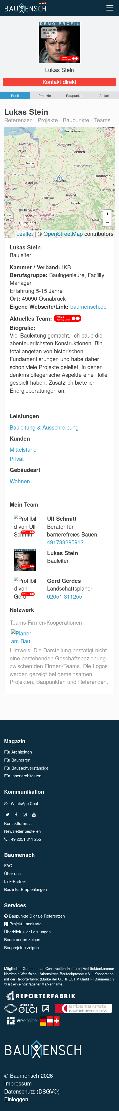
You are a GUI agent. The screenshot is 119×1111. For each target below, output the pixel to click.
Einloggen (16, 1099)
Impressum (18, 1084)
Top (113, 1103)
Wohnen (20, 481)
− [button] (107, 222)
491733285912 (65, 542)
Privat (17, 458)
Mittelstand (23, 449)
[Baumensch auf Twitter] (7, 814)
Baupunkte (74, 95)
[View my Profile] (59, 41)
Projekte (44, 95)
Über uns (12, 873)
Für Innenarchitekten (22, 775)
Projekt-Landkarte (25, 923)
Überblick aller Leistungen (27, 931)
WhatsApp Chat (22, 803)
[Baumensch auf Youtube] (34, 814)
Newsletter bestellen (22, 831)
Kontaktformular (18, 823)
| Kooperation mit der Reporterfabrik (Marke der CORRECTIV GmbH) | (58, 976)
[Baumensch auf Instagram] (25, 814)
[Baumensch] (26, 7)
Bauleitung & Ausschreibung (44, 427)
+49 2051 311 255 (24, 839)
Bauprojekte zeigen (21, 947)
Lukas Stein (59, 70)
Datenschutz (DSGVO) (32, 1092)
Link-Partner (15, 881)
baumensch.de (88, 306)
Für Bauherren (17, 760)
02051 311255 (64, 596)
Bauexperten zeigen (22, 939)
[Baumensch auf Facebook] (16, 814)
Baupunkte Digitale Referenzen (36, 916)
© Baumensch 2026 (28, 1076)
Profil (15, 95)
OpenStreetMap (63, 233)
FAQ (8, 865)
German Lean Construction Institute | (53, 968)
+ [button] (107, 213)
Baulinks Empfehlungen (25, 889)
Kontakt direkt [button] (59, 82)
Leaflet (24, 233)
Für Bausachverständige (26, 768)
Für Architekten (18, 752)
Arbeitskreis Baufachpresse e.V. (65, 973)
